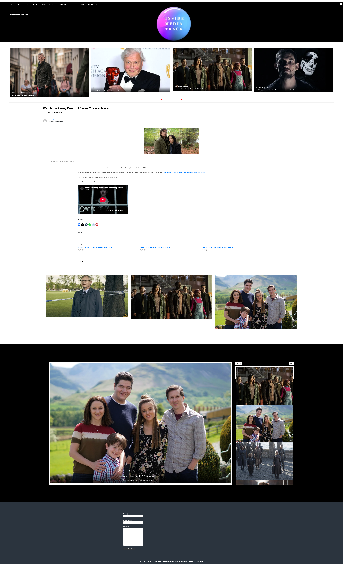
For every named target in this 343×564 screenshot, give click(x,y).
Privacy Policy (93, 4)
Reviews (82, 4)
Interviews (62, 4)
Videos (82, 261)
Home (13, 4)
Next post (289, 334)
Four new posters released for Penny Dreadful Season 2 (155, 247)
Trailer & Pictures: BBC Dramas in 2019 (138, 476)
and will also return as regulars (184, 172)
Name (127, 514)
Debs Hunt (52, 120)
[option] (49, 69)
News (20, 4)
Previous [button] (238, 363)
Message (126, 526)
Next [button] (291, 363)
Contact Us (129, 549)
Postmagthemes (198, 561)
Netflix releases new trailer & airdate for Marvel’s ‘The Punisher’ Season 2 (118, 90)
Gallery (71, 4)
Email (127, 520)
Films (35, 4)
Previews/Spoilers (48, 4)
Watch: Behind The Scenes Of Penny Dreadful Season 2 (217, 247)
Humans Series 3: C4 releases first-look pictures (28, 89)
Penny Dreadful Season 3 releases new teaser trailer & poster (95, 247)
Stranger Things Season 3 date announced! (270, 87)
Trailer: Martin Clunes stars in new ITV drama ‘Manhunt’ (193, 87)
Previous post (55, 334)
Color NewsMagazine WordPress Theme (179, 561)
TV (28, 4)
